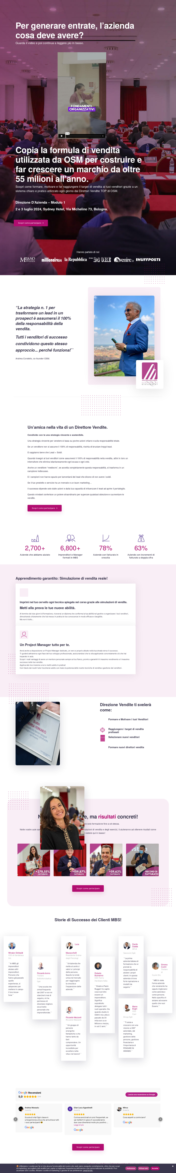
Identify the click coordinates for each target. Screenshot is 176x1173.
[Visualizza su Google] (21, 1109)
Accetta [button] (155, 1168)
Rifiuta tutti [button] (143, 1168)
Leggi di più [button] (30, 1125)
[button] (15, 1119)
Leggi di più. (88, 1170)
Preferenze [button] (131, 1168)
